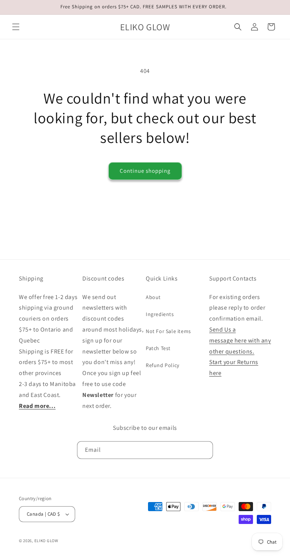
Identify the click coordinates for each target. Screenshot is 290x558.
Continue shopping (145, 170)
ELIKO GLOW (46, 540)
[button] (16, 27)
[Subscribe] (204, 450)
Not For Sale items (168, 331)
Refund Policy (162, 365)
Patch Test (158, 348)
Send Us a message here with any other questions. (240, 340)
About (153, 297)
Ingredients (160, 314)
